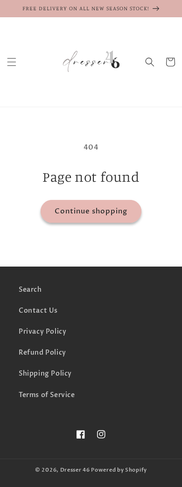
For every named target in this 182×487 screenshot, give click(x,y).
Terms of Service (47, 395)
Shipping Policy (45, 373)
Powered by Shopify (119, 469)
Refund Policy (42, 352)
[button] (11, 62)
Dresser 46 (75, 469)
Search (30, 289)
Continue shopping (91, 211)
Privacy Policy (42, 331)
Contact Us (38, 310)
